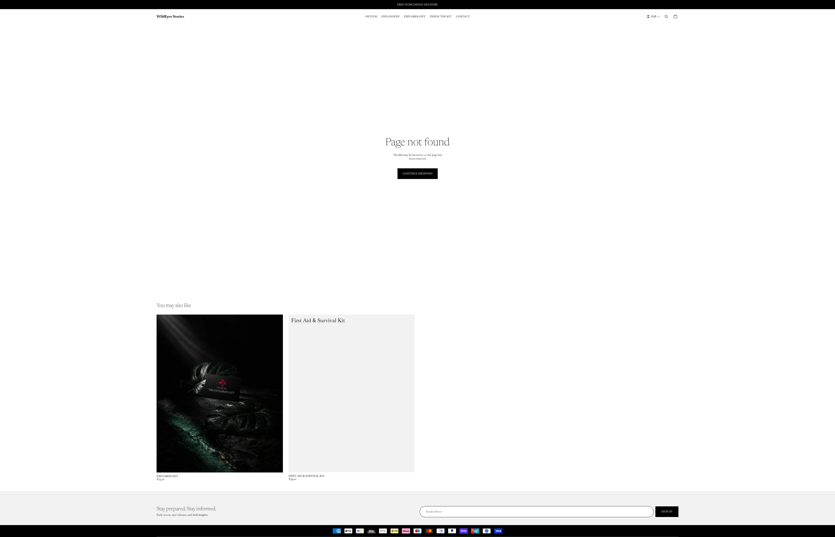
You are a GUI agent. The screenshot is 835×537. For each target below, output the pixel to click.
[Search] (666, 16)
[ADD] (408, 465)
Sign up (666, 511)
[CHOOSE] (276, 466)
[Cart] (675, 16)
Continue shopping (418, 173)
